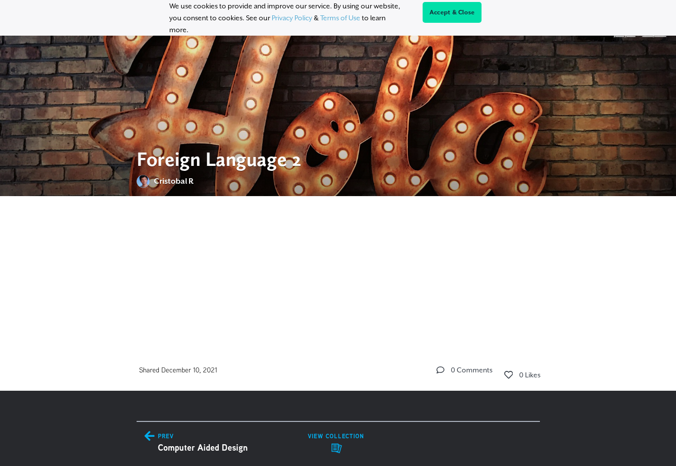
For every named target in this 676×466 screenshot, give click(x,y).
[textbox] (338, 265)
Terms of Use (340, 18)
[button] (440, 370)
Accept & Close (452, 12)
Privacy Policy (292, 18)
